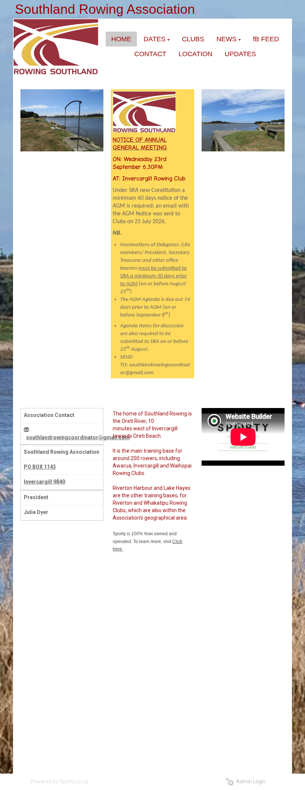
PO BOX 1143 (40, 467)
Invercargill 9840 (44, 482)
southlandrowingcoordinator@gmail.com (78, 437)
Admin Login (250, 781)
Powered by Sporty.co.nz (59, 781)
